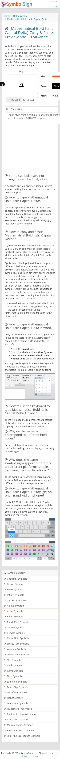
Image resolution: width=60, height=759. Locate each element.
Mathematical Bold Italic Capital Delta (27, 19)
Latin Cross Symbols (17, 719)
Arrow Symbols (15, 611)
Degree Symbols (15, 584)
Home (7, 15)
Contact (25, 756)
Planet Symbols (15, 697)
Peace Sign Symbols (17, 687)
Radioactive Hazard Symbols (22, 714)
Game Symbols (15, 670)
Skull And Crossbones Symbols (23, 735)
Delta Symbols (20, 15)
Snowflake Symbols (17, 692)
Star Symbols (14, 660)
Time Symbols (14, 676)
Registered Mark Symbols (20, 730)
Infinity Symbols (15, 594)
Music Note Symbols (18, 638)
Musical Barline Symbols (20, 724)
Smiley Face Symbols (18, 643)
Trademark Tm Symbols (19, 708)
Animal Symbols (15, 605)
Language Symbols (17, 681)
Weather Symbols (16, 649)
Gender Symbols (16, 627)
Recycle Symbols (16, 632)
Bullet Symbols (15, 616)
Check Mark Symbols (18, 622)
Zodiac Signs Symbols (18, 654)
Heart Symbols (15, 589)
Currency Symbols (16, 600)
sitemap (34, 756)
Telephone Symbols (17, 703)
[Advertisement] (32, 149)
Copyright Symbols (17, 578)
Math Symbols (14, 665)
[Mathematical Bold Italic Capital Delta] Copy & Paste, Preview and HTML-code (29, 32)
